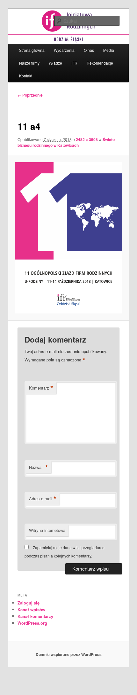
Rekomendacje (100, 63)
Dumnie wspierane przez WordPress (69, 654)
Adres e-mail (42, 499)
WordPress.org (32, 623)
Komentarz (41, 388)
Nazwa (38, 467)
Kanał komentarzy (35, 616)
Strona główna (32, 50)
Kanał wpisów (31, 609)
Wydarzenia (64, 50)
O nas (89, 50)
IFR (74, 63)
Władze (55, 63)
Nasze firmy (29, 63)
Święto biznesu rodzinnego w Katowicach (66, 142)
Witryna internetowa (47, 530)
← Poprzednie (30, 95)
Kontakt (25, 75)
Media (108, 50)
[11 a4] (68, 238)
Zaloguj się (29, 603)
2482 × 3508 (87, 139)
